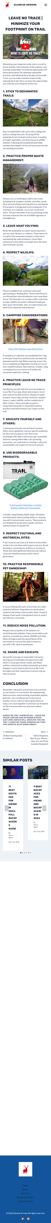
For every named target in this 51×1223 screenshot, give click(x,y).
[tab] (20, 852)
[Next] (44, 808)
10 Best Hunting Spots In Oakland (12, 735)
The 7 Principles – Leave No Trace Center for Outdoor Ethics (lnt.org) (24, 717)
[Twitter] (23, 1219)
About (25, 1189)
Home (25, 1185)
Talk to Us (25, 1193)
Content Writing (25, 1201)
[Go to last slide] (7, 808)
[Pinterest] (28, 1219)
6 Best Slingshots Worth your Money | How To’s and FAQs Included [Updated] (39, 738)
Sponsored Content (25, 1197)
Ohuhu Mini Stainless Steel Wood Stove (25, 349)
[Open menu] (45, 5)
